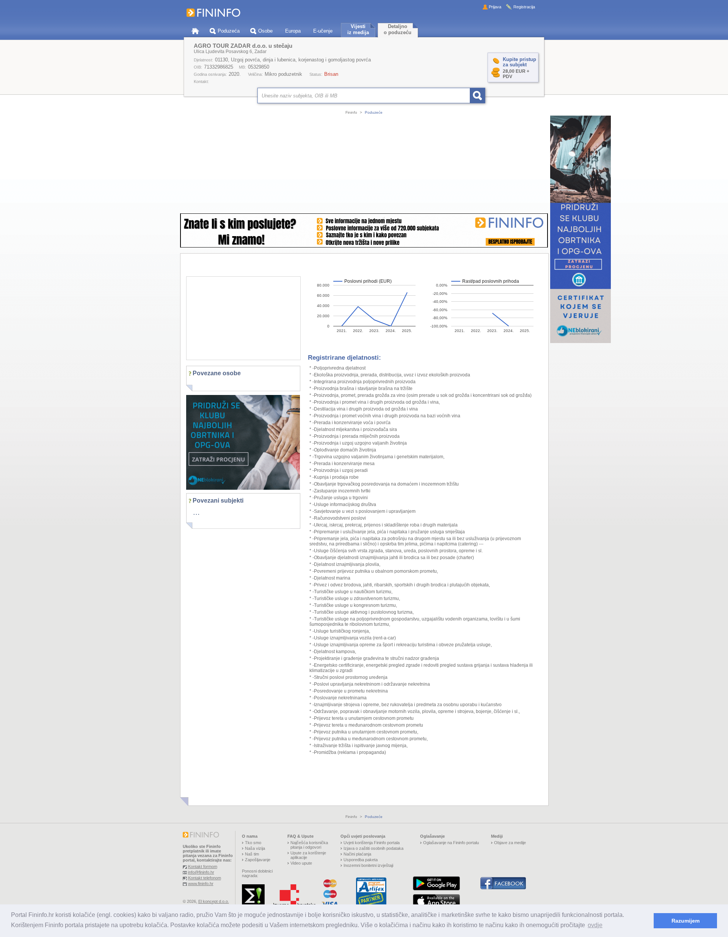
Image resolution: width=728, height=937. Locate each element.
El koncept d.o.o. (213, 901)
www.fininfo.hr (200, 883)
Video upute (301, 863)
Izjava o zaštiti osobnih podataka (373, 848)
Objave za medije (510, 842)
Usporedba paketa (361, 859)
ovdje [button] (595, 925)
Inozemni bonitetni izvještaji (368, 865)
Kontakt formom (202, 866)
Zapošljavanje (257, 859)
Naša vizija (255, 848)
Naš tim (252, 854)
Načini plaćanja (357, 854)
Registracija (524, 7)
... (196, 512)
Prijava (495, 7)
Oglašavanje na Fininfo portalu (451, 842)
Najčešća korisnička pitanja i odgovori (309, 844)
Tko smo (253, 842)
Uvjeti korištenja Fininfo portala (372, 842)
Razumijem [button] (686, 921)
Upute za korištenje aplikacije (308, 855)
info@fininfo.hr (201, 872)
